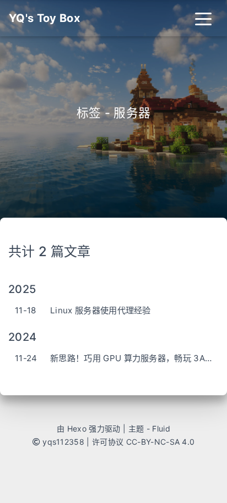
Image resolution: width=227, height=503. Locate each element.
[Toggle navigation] (203, 18)
